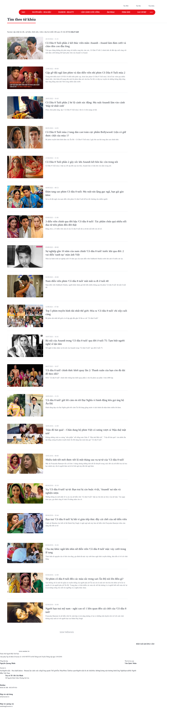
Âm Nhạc (60, 671)
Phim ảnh (126, 12)
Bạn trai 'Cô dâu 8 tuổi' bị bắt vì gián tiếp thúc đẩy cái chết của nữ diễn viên (86, 519)
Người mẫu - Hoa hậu (41, 12)
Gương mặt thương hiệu (108, 671)
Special (126, 671)
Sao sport (141, 12)
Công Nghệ (120, 671)
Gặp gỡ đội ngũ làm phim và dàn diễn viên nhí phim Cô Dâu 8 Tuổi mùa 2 (85, 72)
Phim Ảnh (66, 671)
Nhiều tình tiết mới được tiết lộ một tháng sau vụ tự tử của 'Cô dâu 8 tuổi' (84, 459)
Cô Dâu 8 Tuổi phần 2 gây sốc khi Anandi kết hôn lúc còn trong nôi (81, 161)
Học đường (96, 671)
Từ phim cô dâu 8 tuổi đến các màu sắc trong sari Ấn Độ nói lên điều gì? (84, 578)
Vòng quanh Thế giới (49, 671)
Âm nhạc (111, 12)
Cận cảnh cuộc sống (90, 12)
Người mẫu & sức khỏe (84, 671)
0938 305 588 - (4, 687)
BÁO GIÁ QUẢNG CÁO (145, 644)
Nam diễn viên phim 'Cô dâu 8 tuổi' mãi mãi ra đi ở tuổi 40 (77, 280)
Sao (23, 12)
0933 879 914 (13, 687)
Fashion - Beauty (66, 12)
